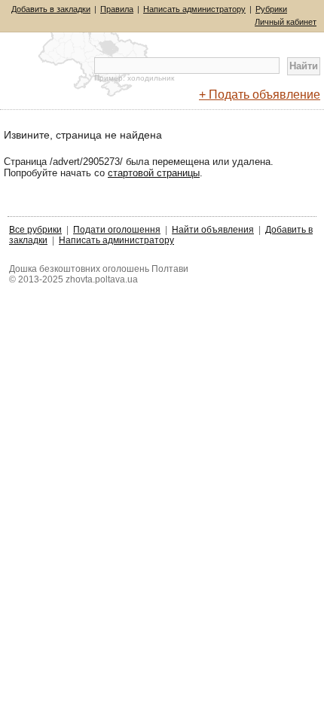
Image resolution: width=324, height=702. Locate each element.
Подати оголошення (116, 229)
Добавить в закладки (50, 9)
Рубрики (271, 9)
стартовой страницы (154, 173)
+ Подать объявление (259, 94)
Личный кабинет (285, 21)
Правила (116, 9)
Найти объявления (213, 229)
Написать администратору (194, 9)
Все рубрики (35, 229)
